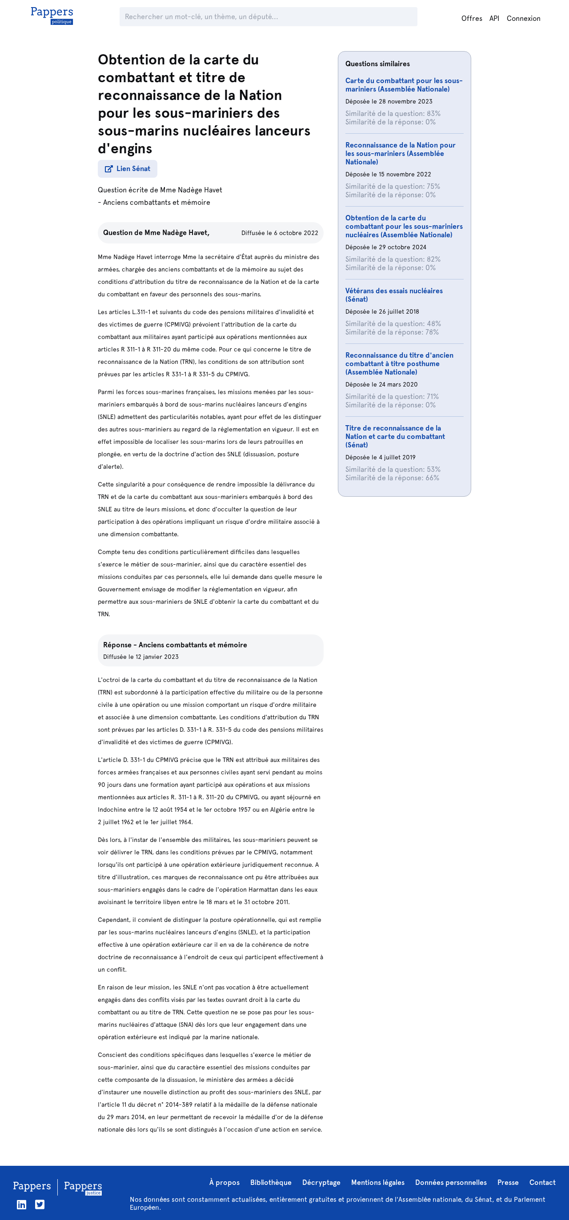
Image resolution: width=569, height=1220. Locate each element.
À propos (224, 1182)
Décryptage (321, 1182)
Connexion (524, 18)
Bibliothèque (271, 1182)
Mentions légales (378, 1182)
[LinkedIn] (21, 1204)
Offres (471, 18)
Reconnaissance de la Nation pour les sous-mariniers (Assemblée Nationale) (400, 153)
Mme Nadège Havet (191, 190)
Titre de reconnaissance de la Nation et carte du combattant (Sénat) (395, 436)
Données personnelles (451, 1182)
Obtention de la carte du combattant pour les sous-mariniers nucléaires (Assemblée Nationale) (404, 226)
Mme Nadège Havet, (177, 232)
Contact (542, 1182)
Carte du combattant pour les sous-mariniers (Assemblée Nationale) (404, 84)
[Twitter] (40, 1204)
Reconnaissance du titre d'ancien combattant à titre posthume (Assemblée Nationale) (399, 363)
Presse (508, 1182)
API (494, 18)
